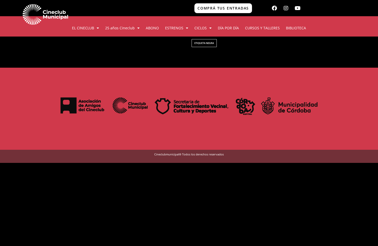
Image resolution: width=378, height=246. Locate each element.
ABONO (152, 27)
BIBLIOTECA (296, 27)
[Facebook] (274, 8)
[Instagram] (286, 8)
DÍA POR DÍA (228, 27)
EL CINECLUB (83, 27)
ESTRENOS (174, 27)
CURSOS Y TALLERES (262, 27)
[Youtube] (297, 8)
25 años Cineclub (120, 27)
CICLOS (200, 27)
